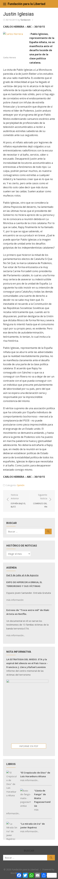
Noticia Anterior (18, 500)
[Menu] (5, 4)
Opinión (20, 485)
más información (15, 599)
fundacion (25, 19)
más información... (15, 635)
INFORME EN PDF (28, 746)
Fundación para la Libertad (26, 4)
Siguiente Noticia (40, 500)
